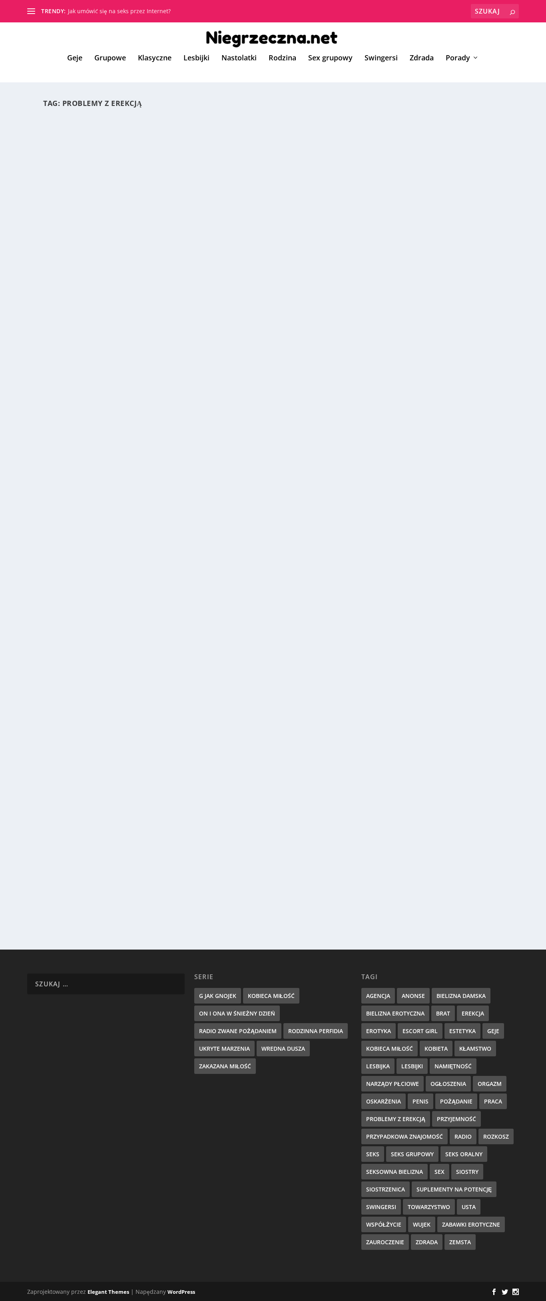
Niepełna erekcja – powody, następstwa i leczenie (155, 592)
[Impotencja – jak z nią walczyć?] (202, 760)
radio (463, 1136)
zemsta (460, 1242)
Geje (74, 58)
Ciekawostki (187, 605)
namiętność (453, 1066)
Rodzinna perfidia (315, 1031)
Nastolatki (239, 58)
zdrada (427, 1242)
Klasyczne (154, 58)
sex (439, 1171)
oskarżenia (383, 1101)
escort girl (420, 1031)
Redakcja (75, 344)
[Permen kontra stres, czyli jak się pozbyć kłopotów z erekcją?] (203, 223)
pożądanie (456, 1101)
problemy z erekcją (395, 1119)
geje (493, 1031)
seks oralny (463, 1154)
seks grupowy (412, 1154)
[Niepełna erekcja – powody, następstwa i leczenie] (190, 492)
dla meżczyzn (154, 344)
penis (420, 1101)
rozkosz (496, 1136)
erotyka (378, 1031)
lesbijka (378, 1066)
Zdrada (422, 58)
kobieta (436, 1048)
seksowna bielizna (394, 1171)
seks (372, 1154)
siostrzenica (385, 1189)
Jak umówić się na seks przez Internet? (119, 11)
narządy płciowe (392, 1083)
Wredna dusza (283, 1048)
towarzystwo (429, 1207)
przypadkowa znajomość (404, 1136)
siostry (467, 1171)
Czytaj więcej (78, 377)
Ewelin (72, 880)
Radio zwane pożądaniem (238, 1031)
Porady (458, 58)
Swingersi (381, 58)
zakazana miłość (225, 1066)
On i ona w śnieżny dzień (237, 1013)
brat (443, 1013)
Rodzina (282, 58)
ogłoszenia (448, 1083)
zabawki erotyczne (471, 1224)
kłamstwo (475, 1048)
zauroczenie (385, 1242)
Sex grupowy (330, 58)
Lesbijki (196, 58)
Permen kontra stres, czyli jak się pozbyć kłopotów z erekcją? (182, 331)
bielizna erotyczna (395, 1013)
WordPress (181, 1291)
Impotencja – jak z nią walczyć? (116, 867)
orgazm (490, 1083)
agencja (378, 996)
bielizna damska (461, 996)
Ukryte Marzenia (224, 1048)
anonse (413, 996)
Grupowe (110, 58)
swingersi (381, 1207)
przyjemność (456, 1119)
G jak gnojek (217, 996)
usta (469, 1207)
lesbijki (412, 1066)
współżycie (383, 1224)
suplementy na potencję (454, 1189)
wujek (421, 1224)
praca (493, 1101)
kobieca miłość (389, 1048)
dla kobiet (140, 880)
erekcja (473, 1013)
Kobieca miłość (271, 996)
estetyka (462, 1031)
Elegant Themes (108, 1291)
